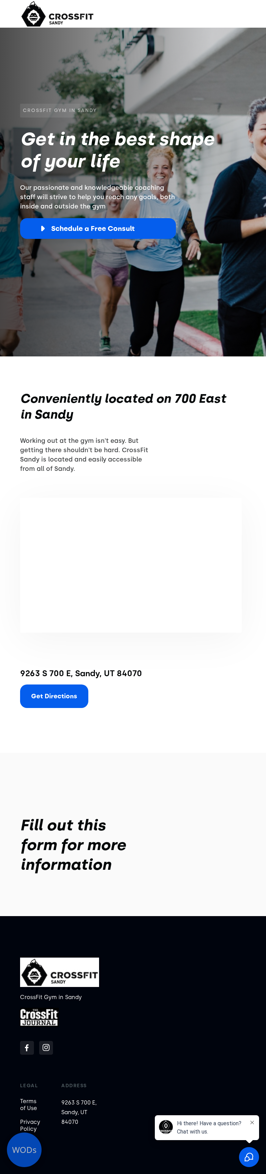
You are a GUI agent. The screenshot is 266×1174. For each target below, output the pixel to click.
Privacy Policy (30, 1125)
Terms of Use (28, 1104)
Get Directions (54, 696)
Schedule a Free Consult (93, 228)
